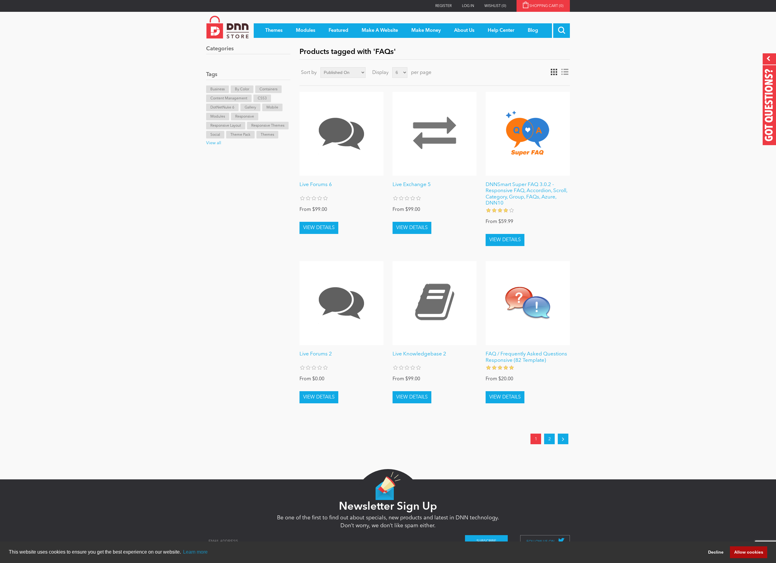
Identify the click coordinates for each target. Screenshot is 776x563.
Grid (553, 72)
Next (563, 439)
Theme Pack (240, 135)
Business (217, 89)
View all (213, 143)
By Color (242, 89)
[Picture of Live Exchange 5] (435, 134)
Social (215, 135)
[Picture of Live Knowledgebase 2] (435, 303)
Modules (217, 116)
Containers (268, 89)
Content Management (228, 98)
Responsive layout (225, 126)
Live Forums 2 (315, 354)
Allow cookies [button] (748, 552)
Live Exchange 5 (412, 184)
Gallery (250, 107)
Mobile (272, 107)
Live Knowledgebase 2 (419, 354)
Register (443, 6)
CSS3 (262, 98)
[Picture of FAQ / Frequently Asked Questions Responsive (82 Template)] (528, 303)
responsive (244, 116)
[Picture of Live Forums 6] (341, 134)
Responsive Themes (267, 126)
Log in (468, 6)
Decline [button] (716, 552)
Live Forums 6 (315, 184)
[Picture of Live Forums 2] (341, 303)
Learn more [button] (195, 552)
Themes (267, 135)
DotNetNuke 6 (222, 107)
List (564, 72)
